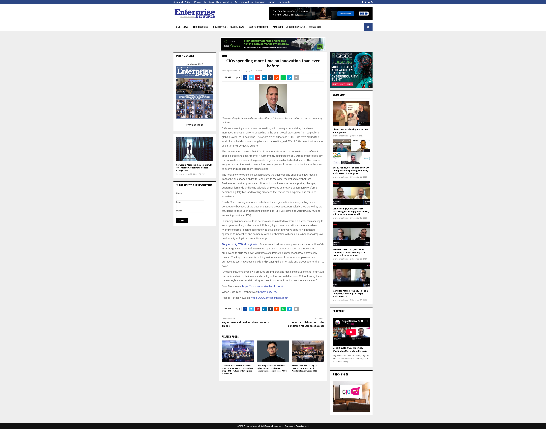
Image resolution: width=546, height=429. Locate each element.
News (185, 27)
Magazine (278, 27)
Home (177, 27)
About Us (227, 2)
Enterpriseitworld (302, 426)
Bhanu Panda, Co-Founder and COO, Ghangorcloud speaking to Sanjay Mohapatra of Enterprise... (351, 170)
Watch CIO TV (340, 374)
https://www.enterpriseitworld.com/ (262, 286)
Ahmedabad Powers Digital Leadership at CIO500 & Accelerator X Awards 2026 (304, 368)
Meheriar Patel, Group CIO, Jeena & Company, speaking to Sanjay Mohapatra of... (350, 294)
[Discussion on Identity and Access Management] (351, 113)
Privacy (198, 2)
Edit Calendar (284, 2)
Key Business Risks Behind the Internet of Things (245, 324)
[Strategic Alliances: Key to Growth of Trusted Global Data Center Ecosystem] (194, 149)
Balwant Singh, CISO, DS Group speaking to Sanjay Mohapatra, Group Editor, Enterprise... (349, 252)
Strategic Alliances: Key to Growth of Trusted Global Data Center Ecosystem (194, 168)
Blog (218, 2)
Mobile (179, 211)
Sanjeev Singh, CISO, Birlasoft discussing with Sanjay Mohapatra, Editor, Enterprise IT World (351, 211)
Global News (237, 27)
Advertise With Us (244, 2)
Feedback (209, 2)
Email (178, 202)
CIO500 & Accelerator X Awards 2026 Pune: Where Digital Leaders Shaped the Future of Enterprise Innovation (237, 369)
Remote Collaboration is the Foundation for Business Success (305, 324)
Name (179, 193)
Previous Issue (194, 124)
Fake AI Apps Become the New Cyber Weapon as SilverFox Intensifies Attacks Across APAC (272, 368)
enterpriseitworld (230, 71)
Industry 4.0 (219, 27)
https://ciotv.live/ (267, 291)
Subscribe (260, 2)
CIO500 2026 (315, 27)
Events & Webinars (258, 27)
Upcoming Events (295, 27)
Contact (271, 2)
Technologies (200, 27)
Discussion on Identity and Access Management (350, 131)
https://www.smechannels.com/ (269, 297)
